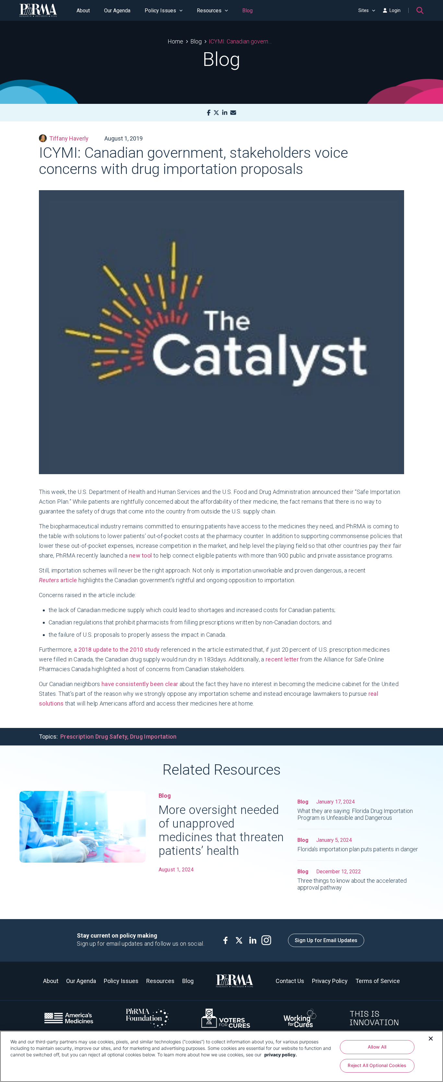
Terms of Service (377, 980)
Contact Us (290, 980)
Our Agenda (117, 10)
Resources (209, 10)
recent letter (282, 659)
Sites (363, 10)
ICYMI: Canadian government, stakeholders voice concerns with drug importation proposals (242, 41)
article (58, 580)
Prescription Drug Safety (93, 736)
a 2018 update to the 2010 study (117, 649)
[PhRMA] (38, 10)
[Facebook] (208, 112)
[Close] (430, 1037)
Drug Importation (153, 736)
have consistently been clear (140, 684)
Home (175, 41)
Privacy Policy (330, 980)
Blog (247, 10)
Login (395, 10)
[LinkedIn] (224, 112)
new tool (140, 555)
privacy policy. (280, 1054)
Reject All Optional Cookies (377, 1065)
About (83, 10)
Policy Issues (160, 10)
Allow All (377, 1047)
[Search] (420, 10)
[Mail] (233, 112)
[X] (216, 112)
